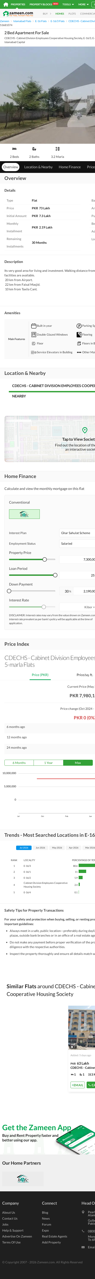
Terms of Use (11, 1242)
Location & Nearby (38, 167)
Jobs (5, 1224)
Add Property (51, 1242)
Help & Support (12, 1230)
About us (8, 1212)
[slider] (44, 559)
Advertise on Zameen (17, 1236)
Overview (10, 167)
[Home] (6, 4)
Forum (46, 1224)
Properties (18, 4)
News (46, 1218)
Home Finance (70, 167)
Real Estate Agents (54, 1236)
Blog (45, 1212)
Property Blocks (44, 4)
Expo (45, 1230)
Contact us (9, 1218)
